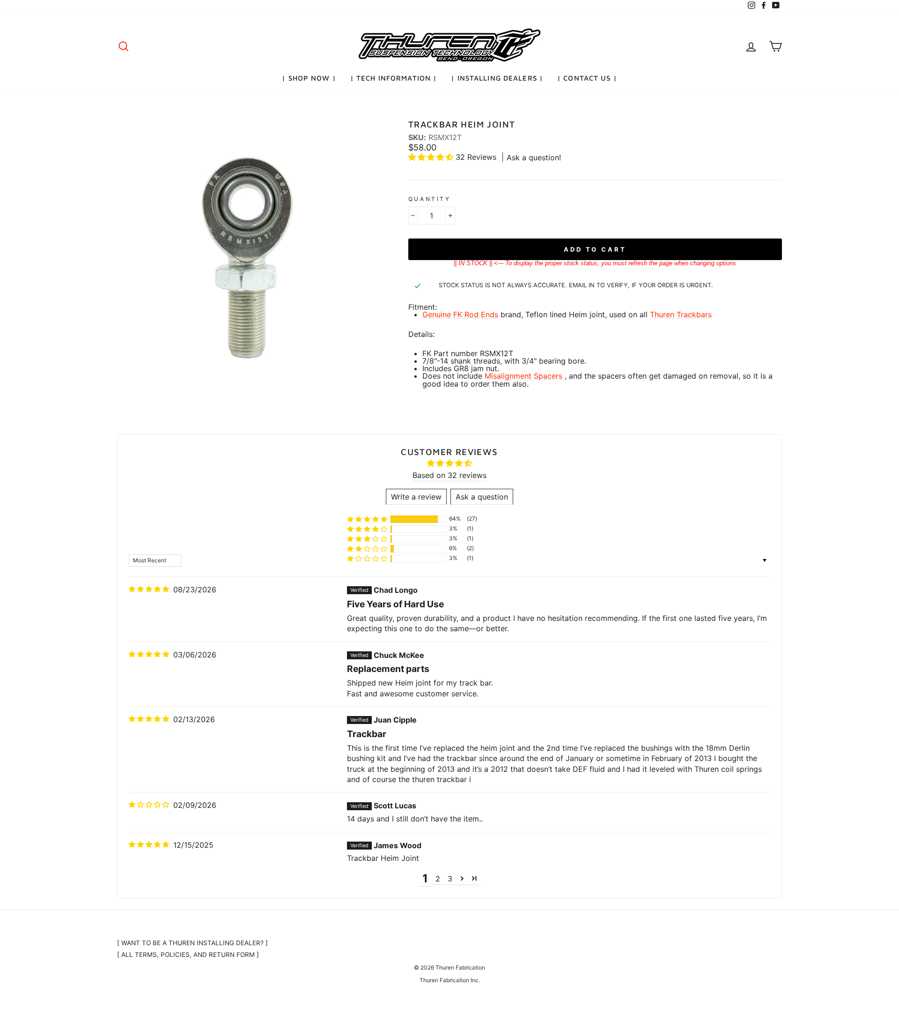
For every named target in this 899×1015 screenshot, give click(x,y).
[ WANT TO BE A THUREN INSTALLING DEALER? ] (192, 943)
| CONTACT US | (587, 78)
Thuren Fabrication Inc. (450, 980)
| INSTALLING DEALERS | (497, 78)
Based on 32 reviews (449, 475)
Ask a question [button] (482, 496)
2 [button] (437, 878)
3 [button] (450, 878)
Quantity (429, 199)
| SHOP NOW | (309, 78)
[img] (149, 589)
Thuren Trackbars (681, 315)
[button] (432, 157)
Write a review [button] (416, 496)
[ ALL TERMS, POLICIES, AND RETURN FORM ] (188, 954)
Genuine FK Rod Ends (460, 315)
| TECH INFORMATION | (393, 78)
